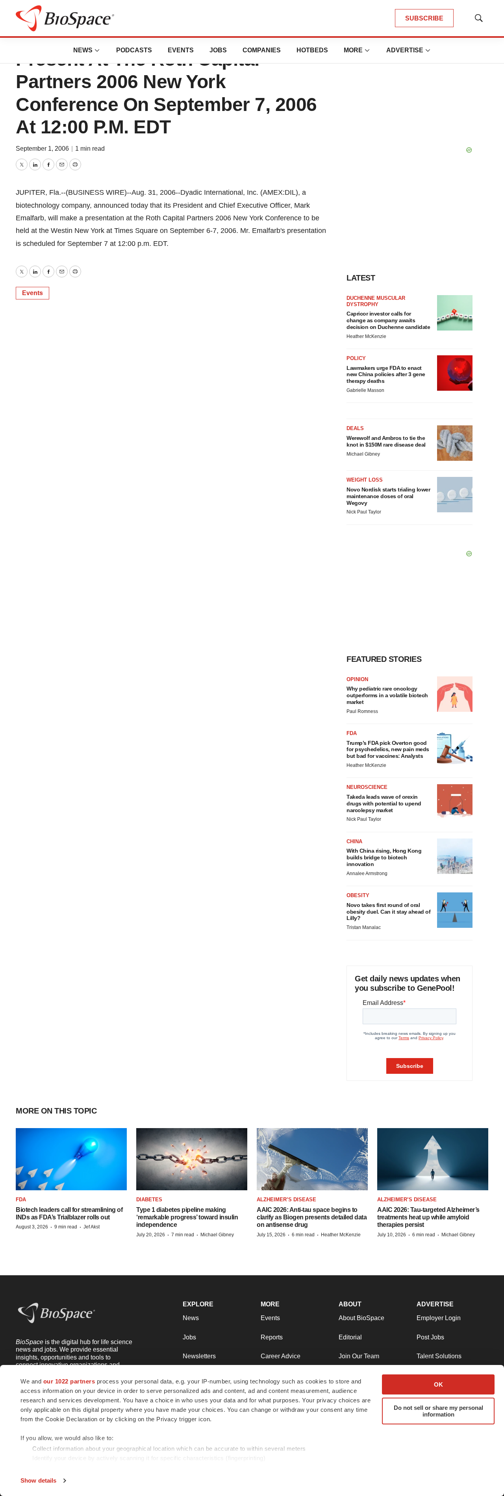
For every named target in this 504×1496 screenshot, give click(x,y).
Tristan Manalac (363, 927)
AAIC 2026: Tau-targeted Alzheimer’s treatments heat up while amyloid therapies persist (428, 1217)
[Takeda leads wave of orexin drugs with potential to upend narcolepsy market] (454, 802)
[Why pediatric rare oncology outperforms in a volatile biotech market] (454, 694)
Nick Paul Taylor (363, 512)
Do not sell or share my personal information (438, 1411)
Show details (38, 1480)
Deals (355, 428)
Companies (262, 50)
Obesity (357, 895)
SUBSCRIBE (424, 18)
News (83, 50)
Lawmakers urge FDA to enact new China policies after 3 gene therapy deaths (385, 374)
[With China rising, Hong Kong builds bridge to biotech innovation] (454, 856)
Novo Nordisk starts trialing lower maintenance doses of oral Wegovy (388, 496)
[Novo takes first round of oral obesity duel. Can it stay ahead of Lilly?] (454, 910)
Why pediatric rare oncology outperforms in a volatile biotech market (387, 695)
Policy (356, 358)
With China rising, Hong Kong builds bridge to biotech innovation (383, 857)
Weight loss (364, 480)
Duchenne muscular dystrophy (375, 301)
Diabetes (149, 1199)
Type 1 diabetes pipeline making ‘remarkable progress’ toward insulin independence (187, 1217)
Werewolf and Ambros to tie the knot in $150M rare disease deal (386, 441)
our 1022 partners (69, 1381)
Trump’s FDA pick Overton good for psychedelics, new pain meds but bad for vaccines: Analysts (387, 749)
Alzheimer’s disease (286, 1199)
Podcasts (134, 50)
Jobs (218, 50)
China (354, 841)
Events (181, 50)
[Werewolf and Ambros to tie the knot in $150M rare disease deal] (454, 443)
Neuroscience (366, 787)
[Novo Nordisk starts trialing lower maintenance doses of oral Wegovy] (454, 494)
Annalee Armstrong (366, 873)
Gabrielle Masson (365, 390)
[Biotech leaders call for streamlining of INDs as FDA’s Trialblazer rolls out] (71, 1159)
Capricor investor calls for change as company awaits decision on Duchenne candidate (388, 320)
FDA (351, 733)
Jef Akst (91, 1227)
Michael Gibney (363, 454)
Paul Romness (362, 711)
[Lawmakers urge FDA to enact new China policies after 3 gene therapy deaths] (454, 373)
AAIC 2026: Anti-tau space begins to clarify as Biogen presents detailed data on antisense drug (312, 1217)
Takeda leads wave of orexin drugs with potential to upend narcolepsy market (383, 803)
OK (438, 1384)
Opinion (357, 679)
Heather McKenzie (366, 336)
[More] (97, 50)
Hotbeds (312, 50)
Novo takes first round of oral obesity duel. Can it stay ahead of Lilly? (388, 912)
